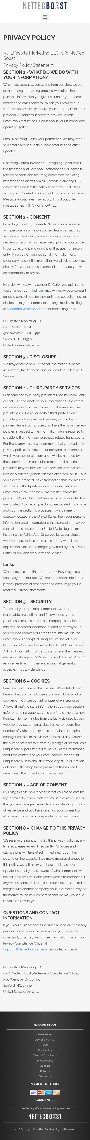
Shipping (45, 1065)
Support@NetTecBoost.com (27, 309)
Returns (45, 1071)
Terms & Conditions (45, 1055)
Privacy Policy (45, 1060)
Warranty (45, 1076)
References (45, 1034)
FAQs (45, 1044)
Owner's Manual (45, 1039)
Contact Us (45, 1050)
